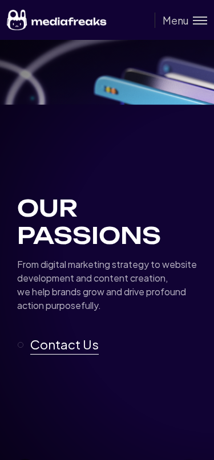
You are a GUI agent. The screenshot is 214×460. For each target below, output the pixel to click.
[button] (63, 345)
